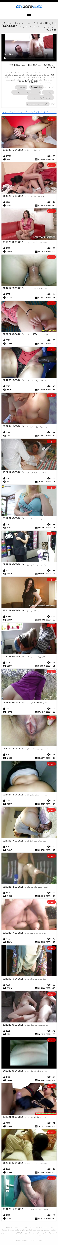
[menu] (29, 16)
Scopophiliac (36, 87)
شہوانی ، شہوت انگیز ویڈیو (40, 97)
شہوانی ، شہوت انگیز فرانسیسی (26, 92)
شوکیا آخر (48, 92)
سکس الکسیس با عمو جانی (37, 104)
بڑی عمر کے (21, 87)
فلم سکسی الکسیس (38, 1240)
